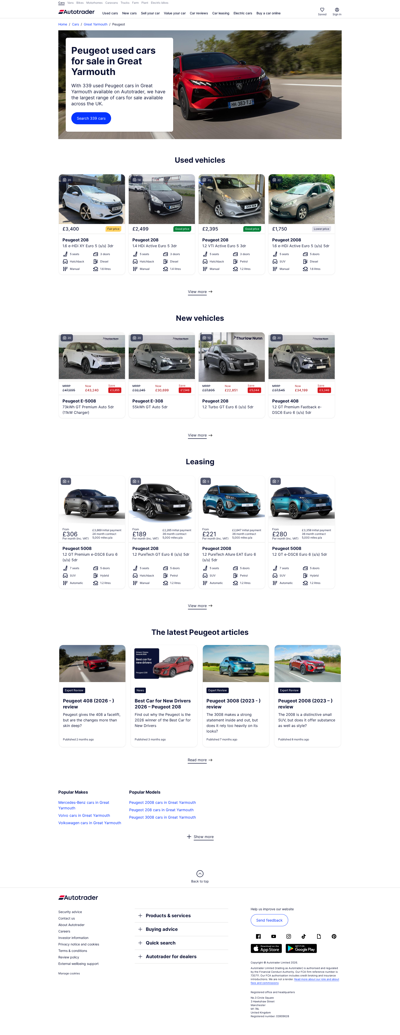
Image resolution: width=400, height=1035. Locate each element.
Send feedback (269, 920)
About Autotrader (71, 925)
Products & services (168, 915)
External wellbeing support (78, 964)
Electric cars (243, 13)
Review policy (68, 957)
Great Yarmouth (95, 24)
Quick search (160, 943)
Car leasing (220, 13)
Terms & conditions (72, 951)
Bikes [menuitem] (80, 2)
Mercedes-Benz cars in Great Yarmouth (83, 805)
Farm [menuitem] (135, 2)
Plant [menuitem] (144, 2)
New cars (129, 13)
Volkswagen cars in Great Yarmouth (89, 822)
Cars (75, 24)
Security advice (70, 912)
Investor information (73, 938)
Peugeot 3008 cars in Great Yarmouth (162, 817)
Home (62, 24)
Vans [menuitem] (70, 2)
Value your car (175, 13)
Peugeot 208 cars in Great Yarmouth (161, 809)
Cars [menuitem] (61, 2)
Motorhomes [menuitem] (94, 2)
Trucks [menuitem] (125, 2)
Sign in (337, 14)
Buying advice (162, 929)
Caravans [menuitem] (111, 2)
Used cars (110, 13)
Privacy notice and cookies (78, 944)
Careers (64, 931)
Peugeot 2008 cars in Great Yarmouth (162, 802)
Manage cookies (69, 973)
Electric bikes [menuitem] (159, 2)
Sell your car (150, 13)
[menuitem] (110, 13)
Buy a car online (268, 13)
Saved (322, 14)
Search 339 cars (91, 118)
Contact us (66, 918)
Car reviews (199, 13)
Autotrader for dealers (171, 956)
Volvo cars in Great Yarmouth (84, 815)
